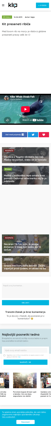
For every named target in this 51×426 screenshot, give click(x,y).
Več (19, 357)
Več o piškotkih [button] (8, 417)
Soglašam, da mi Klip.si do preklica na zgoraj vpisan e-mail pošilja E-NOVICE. (25, 356)
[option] (25, 385)
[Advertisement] (25, 65)
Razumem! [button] (25, 422)
